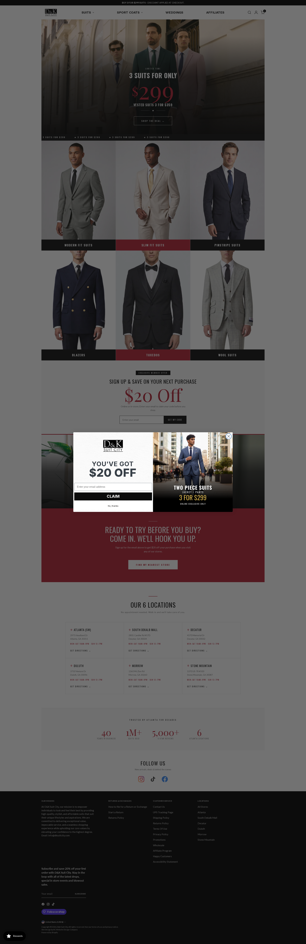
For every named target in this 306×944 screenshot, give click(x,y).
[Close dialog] (228, 436)
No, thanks (113, 506)
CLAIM (113, 496)
